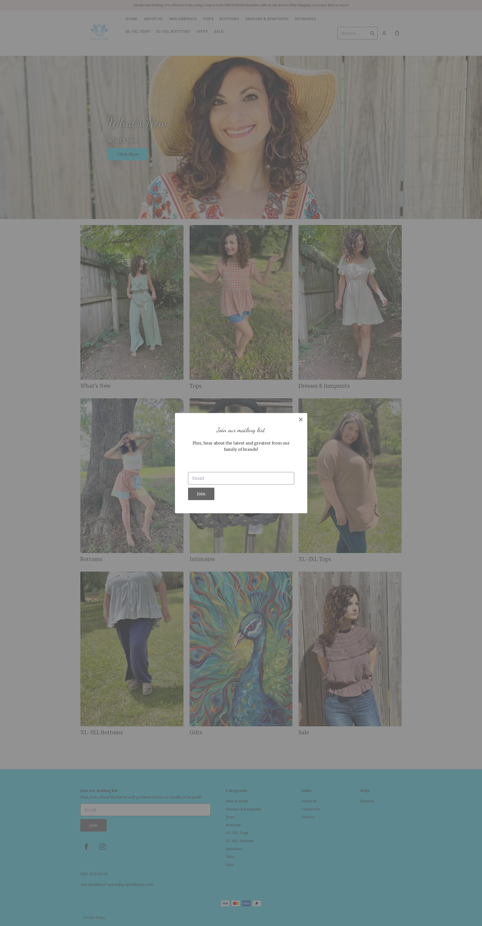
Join (201, 493)
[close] (300, 419)
